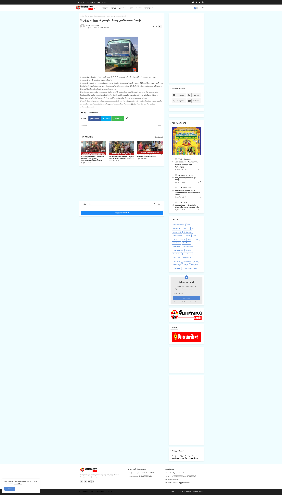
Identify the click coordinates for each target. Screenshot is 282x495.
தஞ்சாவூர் (113, 8)
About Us (81, 2)
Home (173, 492)
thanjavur (194, 265)
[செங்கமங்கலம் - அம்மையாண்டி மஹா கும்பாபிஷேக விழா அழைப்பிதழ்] (186, 141)
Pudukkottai (177, 254)
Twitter (107, 118)
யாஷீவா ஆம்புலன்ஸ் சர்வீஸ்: (176, 473)
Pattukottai (176, 243)
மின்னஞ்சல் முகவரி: (174, 479)
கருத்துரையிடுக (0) (122, 212)
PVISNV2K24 (177, 261)
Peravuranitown (178, 250)
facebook (180, 95)
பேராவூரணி (105, 8)
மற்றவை (131, 8)
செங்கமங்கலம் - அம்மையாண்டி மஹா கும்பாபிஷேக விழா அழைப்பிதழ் (186, 164)
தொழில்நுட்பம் (148, 8)
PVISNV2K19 (176, 257)
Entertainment (177, 236)
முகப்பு (96, 8)
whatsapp (195, 95)
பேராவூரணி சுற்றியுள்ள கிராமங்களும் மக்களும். (185, 179)
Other (197, 239)
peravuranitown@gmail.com (179, 483)
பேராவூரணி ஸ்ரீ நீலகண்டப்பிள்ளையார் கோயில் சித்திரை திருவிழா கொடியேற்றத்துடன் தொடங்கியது (92, 158)
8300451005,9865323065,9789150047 (182, 476)
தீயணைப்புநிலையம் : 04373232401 (142, 473)
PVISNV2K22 (187, 257)
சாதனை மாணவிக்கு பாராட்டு (146, 156)
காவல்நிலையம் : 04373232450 (141, 476)
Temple (186, 265)
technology (177, 265)
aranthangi (177, 232)
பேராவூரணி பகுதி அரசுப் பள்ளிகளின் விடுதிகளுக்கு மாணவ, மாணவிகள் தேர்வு (187, 206)
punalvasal (187, 254)
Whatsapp (118, 118)
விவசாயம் (139, 8)
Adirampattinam (178, 225)
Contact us (91, 2)
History (187, 236)
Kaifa (194, 236)
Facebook (95, 118)
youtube (196, 101)
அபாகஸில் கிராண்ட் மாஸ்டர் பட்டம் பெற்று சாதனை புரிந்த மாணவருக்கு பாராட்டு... (121, 157)
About (179, 492)
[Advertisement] (123, 184)
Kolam (190, 239)
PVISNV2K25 (187, 261)
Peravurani (89, 16)
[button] (203, 8)
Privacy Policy (102, 2)
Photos (188, 250)
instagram (180, 101)
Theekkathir (176, 268)
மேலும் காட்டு (159, 137)
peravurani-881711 (189, 247)
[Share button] (126, 118)
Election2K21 (188, 232)
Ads (188, 225)
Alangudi (186, 228)
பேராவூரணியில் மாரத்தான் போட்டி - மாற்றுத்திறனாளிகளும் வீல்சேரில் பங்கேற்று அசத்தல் (187, 192)
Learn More (18, 484)
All (193, 228)
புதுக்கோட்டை (123, 8)
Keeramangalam (179, 239)
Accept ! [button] (10, 489)
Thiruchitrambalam (190, 268)
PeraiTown (186, 243)
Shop (196, 261)
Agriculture (176, 228)
